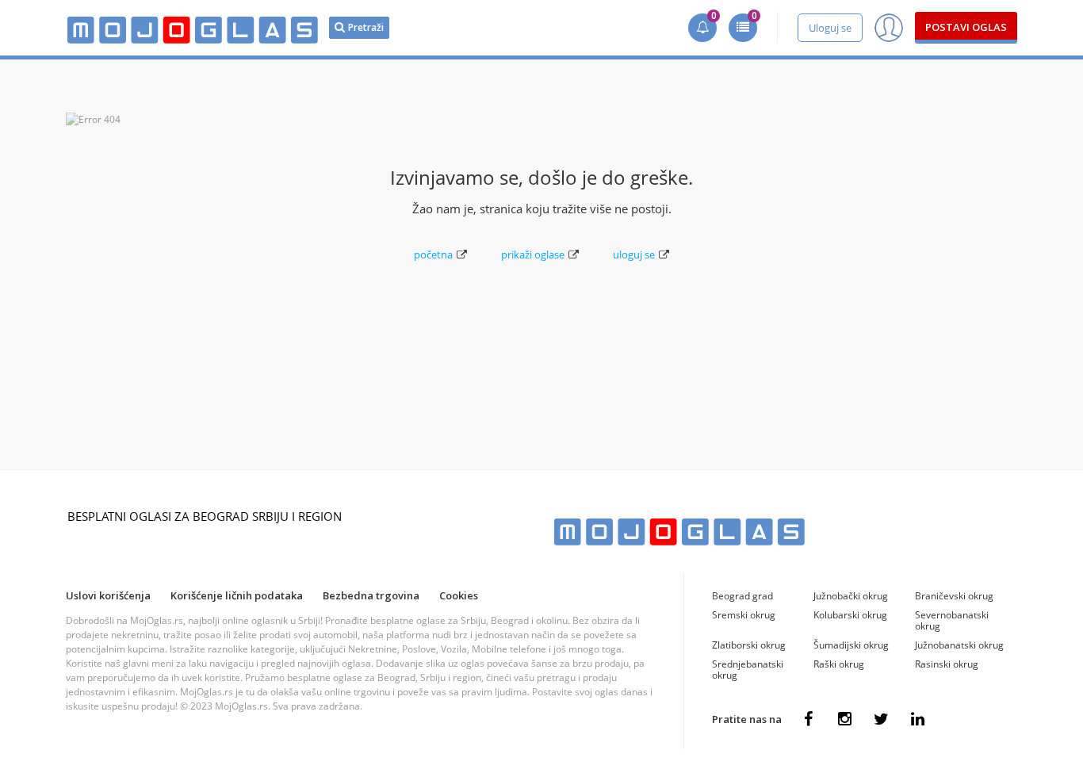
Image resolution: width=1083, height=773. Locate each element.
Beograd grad (742, 596)
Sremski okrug (743, 615)
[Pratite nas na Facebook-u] (808, 719)
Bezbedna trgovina (371, 595)
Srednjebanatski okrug (747, 669)
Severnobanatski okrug (952, 620)
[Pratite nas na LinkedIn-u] (917, 719)
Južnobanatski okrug (959, 645)
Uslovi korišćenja (108, 595)
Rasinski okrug (946, 664)
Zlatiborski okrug (749, 645)
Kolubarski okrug (850, 615)
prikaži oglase (532, 254)
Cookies (458, 595)
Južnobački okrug (850, 596)
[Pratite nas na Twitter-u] (881, 719)
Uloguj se (830, 28)
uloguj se (634, 254)
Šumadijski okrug (851, 645)
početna (433, 254)
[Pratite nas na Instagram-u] (844, 719)
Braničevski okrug (954, 596)
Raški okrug (838, 664)
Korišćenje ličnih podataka (236, 595)
